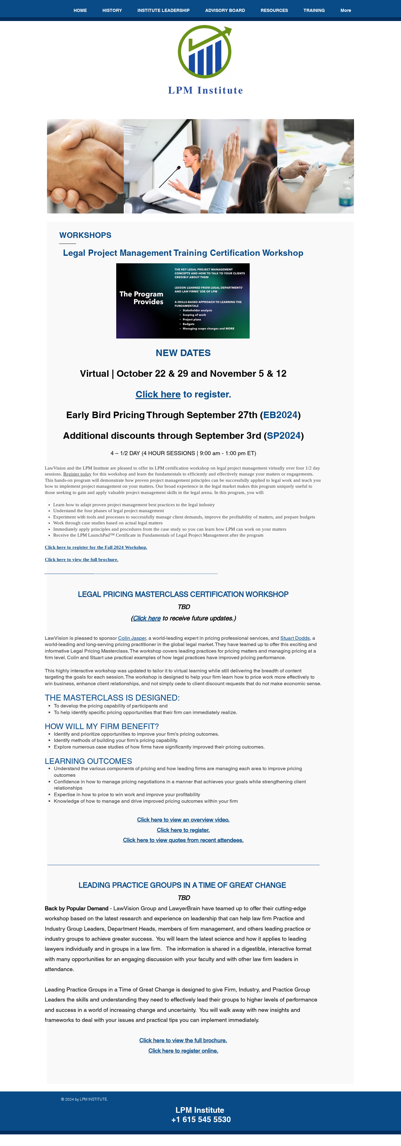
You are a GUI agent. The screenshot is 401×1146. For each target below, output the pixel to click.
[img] (85, 166)
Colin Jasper (132, 638)
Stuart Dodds (295, 638)
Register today (77, 473)
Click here (158, 394)
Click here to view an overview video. (183, 819)
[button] (274, 10)
